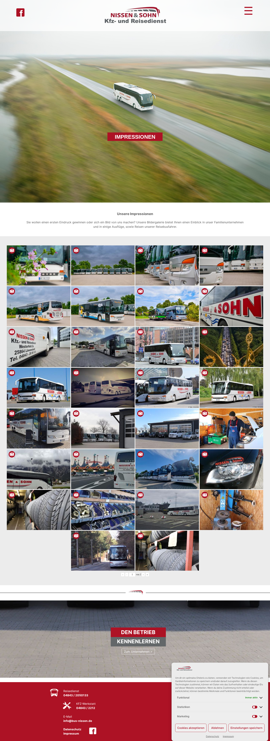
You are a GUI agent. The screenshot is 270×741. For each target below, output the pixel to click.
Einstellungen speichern (246, 728)
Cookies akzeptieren (190, 728)
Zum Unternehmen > (138, 651)
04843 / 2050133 (75, 695)
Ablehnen (217, 728)
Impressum (228, 736)
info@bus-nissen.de (77, 721)
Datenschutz (212, 736)
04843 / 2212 (85, 708)
